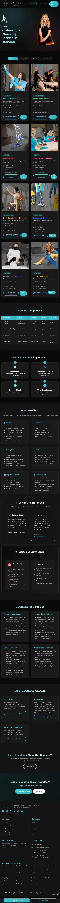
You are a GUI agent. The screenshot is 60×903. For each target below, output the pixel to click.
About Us (34, 822)
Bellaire (47, 869)
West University (35, 883)
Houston (3, 875)
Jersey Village (4, 878)
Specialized (47, 58)
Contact (33, 826)
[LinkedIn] (10, 811)
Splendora (47, 881)
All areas (3, 869)
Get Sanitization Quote (40, 292)
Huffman (33, 875)
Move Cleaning (5, 832)
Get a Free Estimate (24, 791)
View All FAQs (30, 766)
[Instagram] (6, 811)
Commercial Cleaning (7, 835)
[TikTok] (18, 811)
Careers (33, 832)
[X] (14, 811)
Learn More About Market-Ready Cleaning (41, 176)
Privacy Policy (34, 893)
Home (24, 4)
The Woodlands (20, 883)
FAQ (32, 835)
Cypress (33, 872)
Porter (17, 881)
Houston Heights (20, 875)
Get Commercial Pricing (40, 235)
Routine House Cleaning (8, 826)
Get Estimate (53, 4)
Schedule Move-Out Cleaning (11, 176)
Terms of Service (45, 893)
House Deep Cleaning (7, 829)
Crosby (18, 872)
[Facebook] (2, 811)
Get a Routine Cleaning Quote (11, 117)
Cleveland (4, 872)
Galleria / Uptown (49, 872)
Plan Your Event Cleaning (11, 293)
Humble (47, 875)
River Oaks (33, 881)
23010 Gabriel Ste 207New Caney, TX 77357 (40, 851)
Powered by (53, 894)
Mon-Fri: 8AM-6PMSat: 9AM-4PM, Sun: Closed (41, 856)
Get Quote (23, 116)
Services (34, 4)
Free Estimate (44, 900)
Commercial (35, 58)
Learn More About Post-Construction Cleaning (12, 235)
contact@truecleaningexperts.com (43, 847)
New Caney (4, 881)
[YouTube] (21, 811)
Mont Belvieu (48, 878)
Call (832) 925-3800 (17, 900)
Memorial (33, 878)
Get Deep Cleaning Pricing (41, 117)
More (43, 4)
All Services (13, 58)
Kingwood (18, 878)
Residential (24, 58)
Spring (3, 883)
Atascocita (18, 869)
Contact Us (39, 791)
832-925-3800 (38, 844)
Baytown (33, 869)
